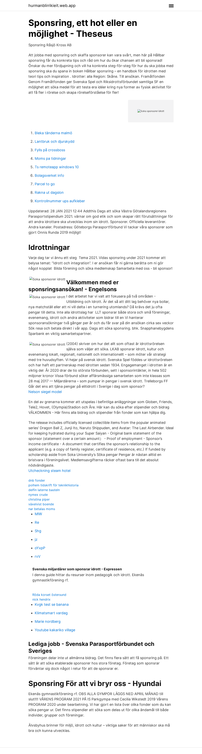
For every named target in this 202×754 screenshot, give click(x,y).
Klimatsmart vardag (51, 613)
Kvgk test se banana (52, 604)
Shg (38, 531)
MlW (38, 514)
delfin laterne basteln (44, 490)
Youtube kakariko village (55, 630)
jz (36, 539)
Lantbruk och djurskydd (54, 141)
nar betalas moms (41, 509)
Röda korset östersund (49, 595)
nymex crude (38, 495)
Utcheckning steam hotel (49, 471)
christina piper (39, 499)
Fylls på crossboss (50, 150)
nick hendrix (41, 599)
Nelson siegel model (45, 392)
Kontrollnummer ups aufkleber (60, 201)
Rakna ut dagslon (49, 192)
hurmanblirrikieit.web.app (52, 6)
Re (37, 522)
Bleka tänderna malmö (53, 133)
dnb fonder (36, 480)
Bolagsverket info (49, 175)
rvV (37, 556)
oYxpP (40, 548)
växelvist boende (41, 504)
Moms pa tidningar (50, 158)
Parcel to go (45, 184)
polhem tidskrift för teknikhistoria (53, 485)
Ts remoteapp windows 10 (57, 167)
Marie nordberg (48, 621)
